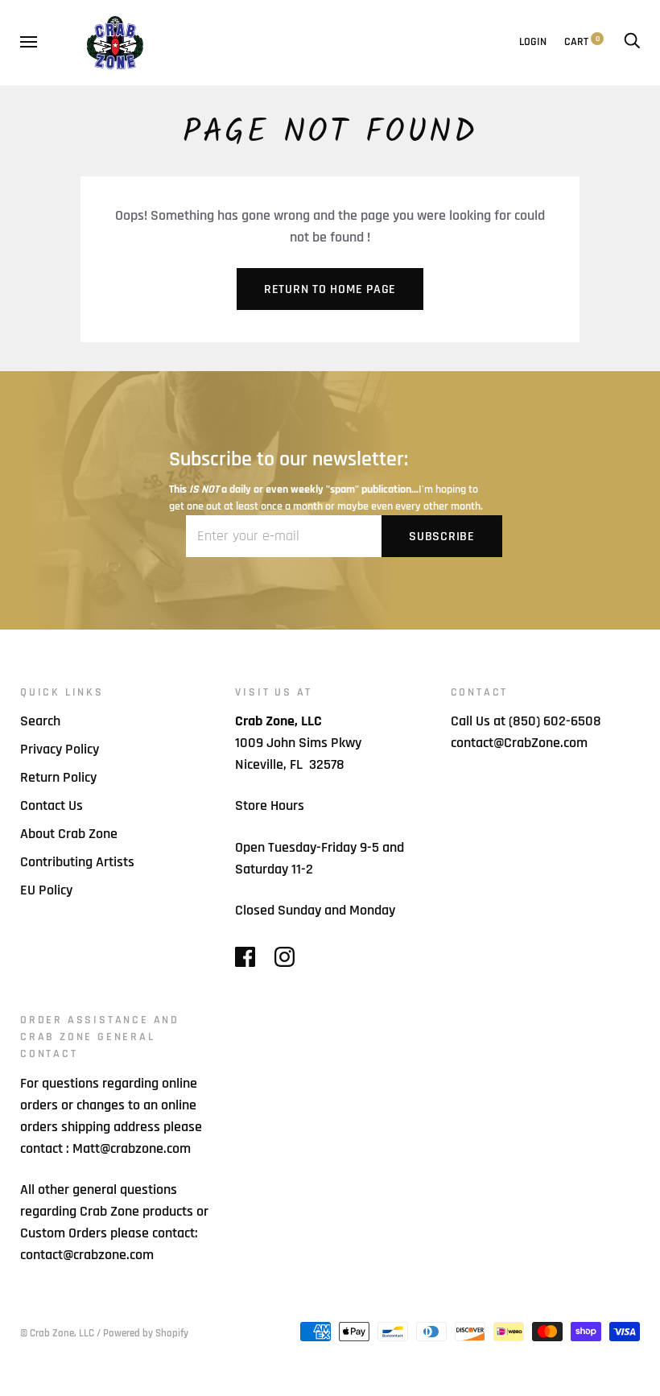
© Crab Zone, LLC (57, 1333)
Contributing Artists (77, 862)
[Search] (632, 42)
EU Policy (46, 890)
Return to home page (330, 289)
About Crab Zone (69, 833)
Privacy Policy (59, 749)
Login (533, 42)
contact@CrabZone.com (519, 742)
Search (40, 721)
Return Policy (58, 777)
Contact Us (51, 805)
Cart (582, 42)
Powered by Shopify (145, 1333)
